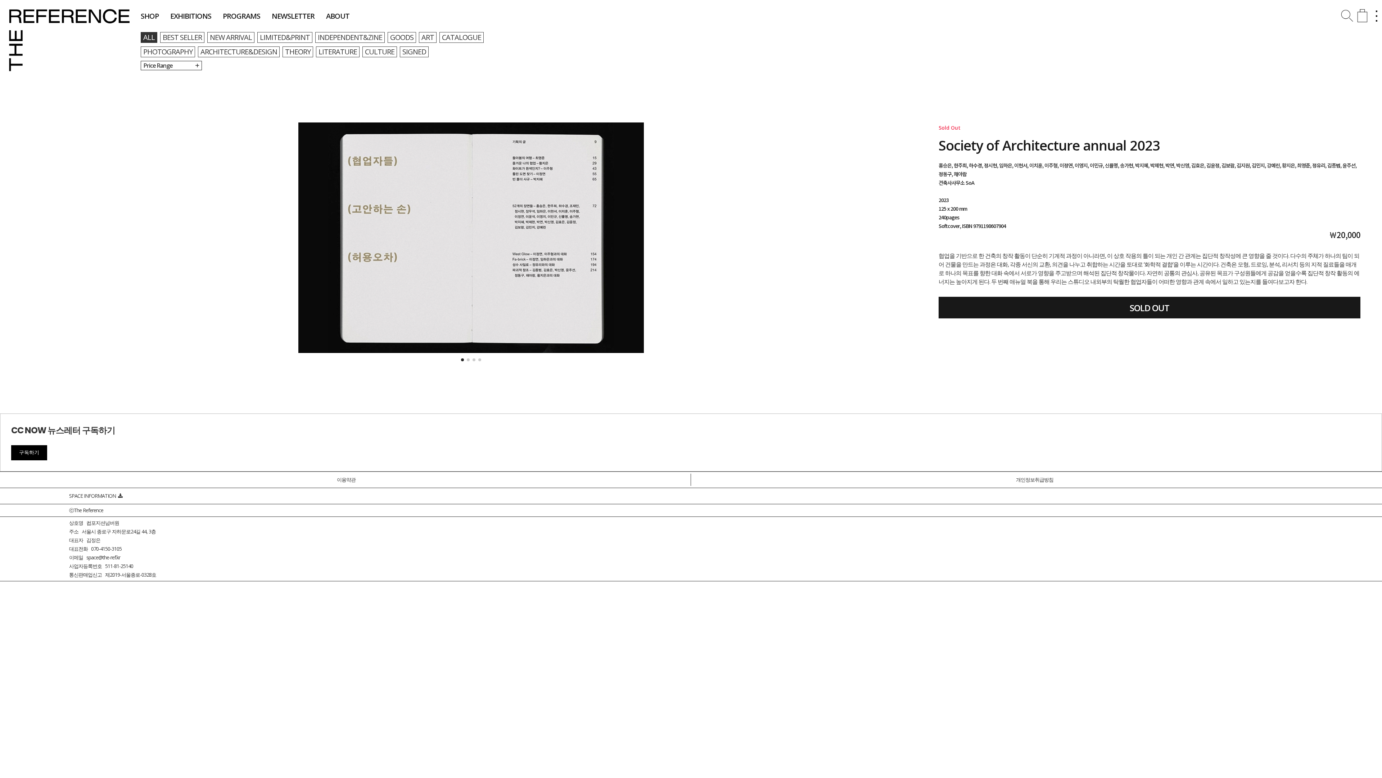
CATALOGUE (461, 37)
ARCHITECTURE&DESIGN (238, 52)
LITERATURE (338, 52)
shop (150, 16)
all (149, 37)
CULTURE (379, 52)
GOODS (402, 37)
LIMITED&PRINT (285, 37)
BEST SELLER (182, 37)
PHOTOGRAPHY (168, 52)
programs (241, 16)
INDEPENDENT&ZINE (350, 37)
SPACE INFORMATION (93, 495)
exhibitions (190, 16)
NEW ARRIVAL (231, 37)
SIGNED (414, 52)
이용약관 (346, 479)
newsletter (293, 16)
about (337, 16)
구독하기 (29, 452)
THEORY (298, 52)
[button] (462, 359)
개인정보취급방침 (1034, 479)
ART (427, 37)
